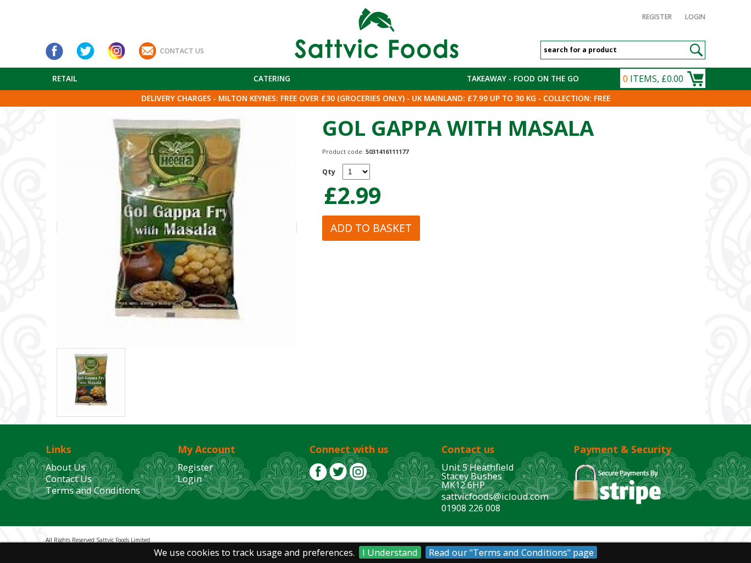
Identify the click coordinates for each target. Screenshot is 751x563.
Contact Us (69, 478)
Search (696, 50)
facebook (54, 51)
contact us (182, 51)
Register (657, 16)
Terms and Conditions (93, 490)
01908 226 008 (470, 507)
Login (695, 16)
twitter (85, 51)
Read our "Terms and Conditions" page (511, 552)
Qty (328, 171)
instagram (116, 51)
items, (653, 78)
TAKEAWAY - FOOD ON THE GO (523, 78)
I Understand (390, 552)
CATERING (271, 78)
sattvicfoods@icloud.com (495, 496)
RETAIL (64, 78)
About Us (65, 467)
